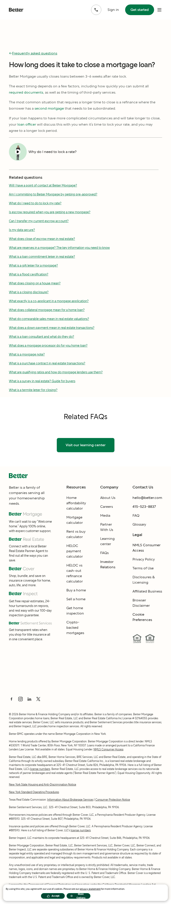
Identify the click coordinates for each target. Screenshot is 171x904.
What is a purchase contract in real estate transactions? (47, 363)
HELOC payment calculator (74, 551)
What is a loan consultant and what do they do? (41, 336)
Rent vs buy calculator (76, 534)
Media (105, 515)
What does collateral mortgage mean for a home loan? (47, 310)
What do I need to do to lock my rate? (35, 203)
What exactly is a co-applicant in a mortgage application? (49, 301)
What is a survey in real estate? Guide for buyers (42, 381)
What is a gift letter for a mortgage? (33, 265)
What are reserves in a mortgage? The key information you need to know (59, 247)
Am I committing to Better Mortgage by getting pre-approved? (53, 194)
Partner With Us (106, 527)
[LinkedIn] (29, 699)
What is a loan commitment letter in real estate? (42, 256)
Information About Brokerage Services (70, 799)
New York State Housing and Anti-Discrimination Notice (42, 784)
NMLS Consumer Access (146, 547)
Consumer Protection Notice (112, 799)
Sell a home (76, 599)
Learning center (107, 541)
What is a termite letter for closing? (33, 390)
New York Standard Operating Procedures (34, 792)
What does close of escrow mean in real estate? (42, 239)
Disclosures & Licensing (143, 579)
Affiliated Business (147, 591)
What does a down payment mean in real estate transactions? (51, 327)
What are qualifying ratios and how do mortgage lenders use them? (56, 372)
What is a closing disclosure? (29, 292)
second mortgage (49, 108)
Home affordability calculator (76, 503)
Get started (139, 10)
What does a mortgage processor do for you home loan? (48, 345)
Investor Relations (107, 564)
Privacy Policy (143, 559)
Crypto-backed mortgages (75, 627)
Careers (106, 506)
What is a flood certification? (28, 274)
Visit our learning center (86, 445)
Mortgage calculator (74, 519)
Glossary (139, 524)
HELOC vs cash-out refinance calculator (74, 573)
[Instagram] (20, 699)
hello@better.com (147, 498)
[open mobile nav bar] (159, 9)
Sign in (113, 10)
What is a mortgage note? (27, 354)
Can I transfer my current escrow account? (39, 221)
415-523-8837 (144, 506)
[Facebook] (11, 699)
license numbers (40, 768)
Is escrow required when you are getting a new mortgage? (49, 212)
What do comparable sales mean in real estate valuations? (49, 319)
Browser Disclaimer (141, 602)
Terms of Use (143, 568)
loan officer (26, 124)
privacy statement (90, 888)
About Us (107, 498)
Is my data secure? (22, 230)
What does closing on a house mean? (35, 283)
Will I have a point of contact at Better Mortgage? (43, 185)
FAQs (104, 553)
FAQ (135, 515)
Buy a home (76, 590)
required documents (26, 92)
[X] (38, 699)
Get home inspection (75, 610)
